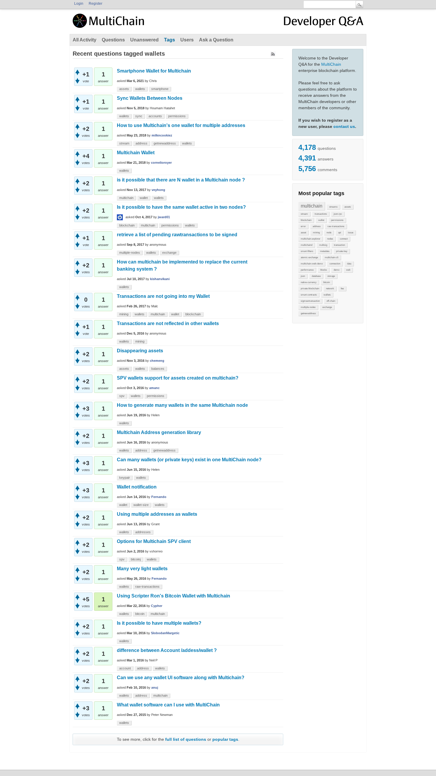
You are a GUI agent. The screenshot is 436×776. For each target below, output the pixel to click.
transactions (321, 214)
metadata (324, 251)
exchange (327, 307)
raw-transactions (335, 226)
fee (342, 288)
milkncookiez (162, 135)
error (303, 226)
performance (307, 270)
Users (187, 39)
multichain (311, 205)
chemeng (157, 360)
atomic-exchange (309, 257)
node (329, 232)
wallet (321, 220)
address (317, 226)
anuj (154, 687)
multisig (323, 245)
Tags (169, 39)
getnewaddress (308, 313)
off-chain (331, 301)
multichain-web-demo (312, 263)
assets (347, 206)
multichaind (306, 245)
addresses (143, 532)
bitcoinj (136, 559)
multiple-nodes (308, 307)
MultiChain (331, 64)
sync (138, 116)
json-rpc (338, 214)
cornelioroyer (161, 162)
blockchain (306, 220)
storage (331, 276)
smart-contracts (309, 294)
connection (335, 263)
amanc (154, 388)
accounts (155, 116)
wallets (327, 294)
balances (157, 368)
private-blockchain (310, 288)
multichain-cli (331, 257)
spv (122, 396)
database (316, 276)
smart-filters (307, 251)
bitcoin (326, 282)
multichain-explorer (310, 238)
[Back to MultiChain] (109, 24)
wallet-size (141, 505)
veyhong (158, 190)
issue (350, 232)
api (339, 232)
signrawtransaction (310, 301)
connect (344, 238)
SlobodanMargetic (165, 633)
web (348, 270)
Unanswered (144, 39)
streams (333, 206)
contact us (344, 126)
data (349, 263)
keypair (124, 477)
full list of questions (185, 739)
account (125, 668)
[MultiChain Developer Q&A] (323, 23)
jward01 (164, 217)
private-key (341, 251)
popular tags (225, 739)
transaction (339, 245)
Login (78, 3)
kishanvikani (160, 279)
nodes (330, 238)
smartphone (159, 89)
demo (336, 270)
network (330, 288)
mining (316, 232)
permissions (337, 220)
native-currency (308, 282)
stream (304, 214)
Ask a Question (216, 39)
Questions (113, 39)
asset (303, 232)
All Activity (84, 39)
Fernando (158, 497)
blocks (323, 270)
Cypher (156, 606)
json (303, 276)
